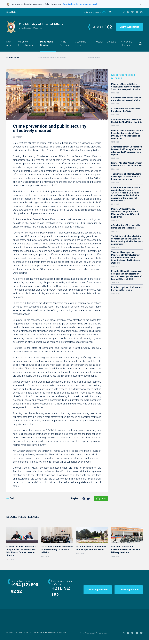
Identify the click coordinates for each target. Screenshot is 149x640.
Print (103, 499)
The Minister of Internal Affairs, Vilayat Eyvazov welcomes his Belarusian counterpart (126, 176)
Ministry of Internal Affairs (25, 43)
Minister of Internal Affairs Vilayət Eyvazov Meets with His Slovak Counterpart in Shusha (125, 87)
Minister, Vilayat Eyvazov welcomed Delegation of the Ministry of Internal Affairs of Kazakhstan (125, 213)
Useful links (11, 12)
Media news (12, 57)
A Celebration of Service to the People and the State (125, 109)
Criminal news (92, 57)
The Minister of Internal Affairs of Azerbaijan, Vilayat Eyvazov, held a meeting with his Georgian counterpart (127, 240)
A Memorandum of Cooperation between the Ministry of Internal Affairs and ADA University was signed (126, 151)
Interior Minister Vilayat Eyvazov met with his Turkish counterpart (126, 164)
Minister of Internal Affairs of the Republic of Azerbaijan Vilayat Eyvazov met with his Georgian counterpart (127, 134)
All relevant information (126, 43)
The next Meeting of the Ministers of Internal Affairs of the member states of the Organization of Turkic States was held (125, 257)
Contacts (111, 41)
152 (55, 594)
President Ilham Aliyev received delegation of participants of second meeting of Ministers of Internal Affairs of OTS (126, 275)
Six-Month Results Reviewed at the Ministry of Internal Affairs (126, 99)
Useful (99, 41)
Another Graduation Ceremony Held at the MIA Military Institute (126, 120)
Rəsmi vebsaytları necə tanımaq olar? (80, 4)
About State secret (87, 633)
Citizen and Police (80, 43)
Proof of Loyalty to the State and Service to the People (126, 288)
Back (12, 498)
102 (108, 26)
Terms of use (101, 633)
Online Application (129, 26)
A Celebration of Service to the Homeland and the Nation (125, 226)
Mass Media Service (46, 43)
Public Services (64, 43)
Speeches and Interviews (52, 57)
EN (110, 12)
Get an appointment (97, 589)
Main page (9, 43)
